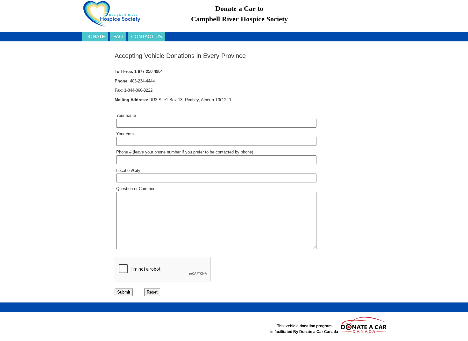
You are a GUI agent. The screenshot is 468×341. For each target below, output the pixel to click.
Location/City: (129, 170)
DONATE (95, 36)
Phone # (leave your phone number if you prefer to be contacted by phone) (184, 152)
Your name (126, 115)
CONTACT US (146, 36)
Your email (126, 133)
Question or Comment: (137, 188)
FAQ (118, 36)
